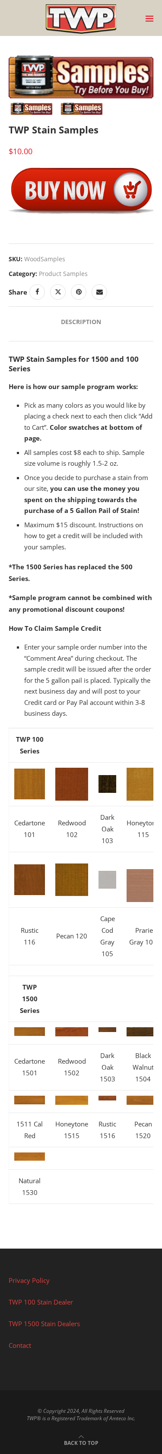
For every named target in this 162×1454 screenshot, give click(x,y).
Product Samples (63, 273)
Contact (20, 1345)
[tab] (81, 321)
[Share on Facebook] (37, 292)
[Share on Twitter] (58, 292)
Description (81, 322)
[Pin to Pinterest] (78, 292)
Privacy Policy (29, 1280)
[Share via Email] (99, 292)
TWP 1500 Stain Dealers (44, 1323)
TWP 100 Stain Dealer (41, 1302)
